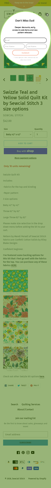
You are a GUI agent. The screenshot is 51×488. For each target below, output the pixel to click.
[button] (47, 14)
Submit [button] (25, 52)
